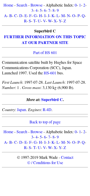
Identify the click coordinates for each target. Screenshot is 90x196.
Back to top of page (45, 121)
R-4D (47, 109)
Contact (67, 157)
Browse (36, 5)
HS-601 (50, 72)
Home (8, 5)
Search (21, 5)
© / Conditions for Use (45, 162)
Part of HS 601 (45, 52)
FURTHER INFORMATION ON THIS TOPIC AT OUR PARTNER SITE (45, 39)
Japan (21, 109)
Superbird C (52, 99)
